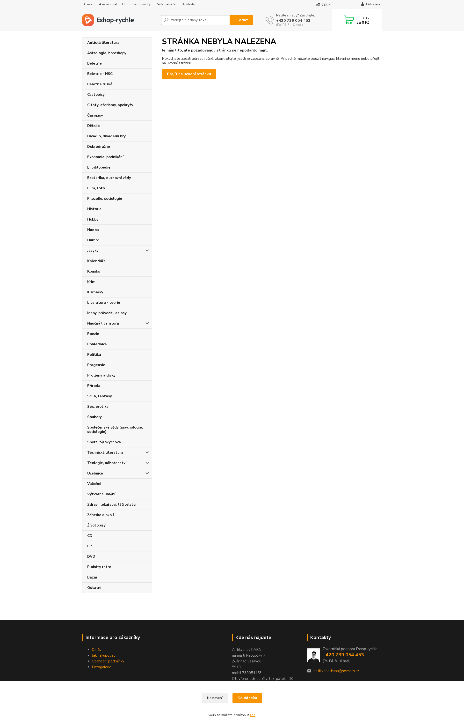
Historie (94, 209)
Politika (94, 354)
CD (89, 535)
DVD (91, 556)
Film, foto (96, 188)
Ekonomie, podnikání (105, 157)
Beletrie (94, 63)
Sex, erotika (98, 406)
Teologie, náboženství (106, 462)
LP (89, 546)
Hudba (93, 229)
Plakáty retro (99, 566)
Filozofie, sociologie (104, 198)
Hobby (92, 219)
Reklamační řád (166, 4)
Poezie (93, 333)
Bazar (92, 577)
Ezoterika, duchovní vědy (109, 177)
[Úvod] (119, 20)
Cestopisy (96, 94)
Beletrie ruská (99, 84)
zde (252, 715)
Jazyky (92, 250)
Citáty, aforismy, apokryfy (110, 105)
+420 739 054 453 (293, 20)
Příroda (93, 385)
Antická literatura (103, 42)
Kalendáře (96, 261)
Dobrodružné (98, 146)
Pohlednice (97, 344)
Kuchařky (95, 292)
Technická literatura (105, 452)
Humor (93, 240)
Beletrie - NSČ (100, 73)
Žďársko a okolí (100, 514)
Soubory (94, 417)
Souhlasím (247, 698)
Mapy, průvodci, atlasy (107, 313)
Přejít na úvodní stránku (189, 74)
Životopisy (96, 525)
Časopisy (95, 115)
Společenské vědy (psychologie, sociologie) (115, 429)
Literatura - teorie (103, 302)
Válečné (94, 483)
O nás (88, 4)
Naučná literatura (103, 323)
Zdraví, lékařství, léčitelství (111, 504)
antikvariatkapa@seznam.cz (336, 670)
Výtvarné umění (101, 494)
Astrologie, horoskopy (106, 53)
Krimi (91, 281)
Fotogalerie (101, 667)
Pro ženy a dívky (101, 375)
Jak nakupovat (107, 4)
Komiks (93, 271)
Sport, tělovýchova (104, 442)
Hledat (241, 20)
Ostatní (94, 587)
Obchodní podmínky (136, 4)
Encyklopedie (98, 167)
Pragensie (96, 365)
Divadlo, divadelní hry (106, 136)
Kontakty (188, 4)
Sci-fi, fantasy (99, 396)
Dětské (93, 125)
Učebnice (95, 473)
